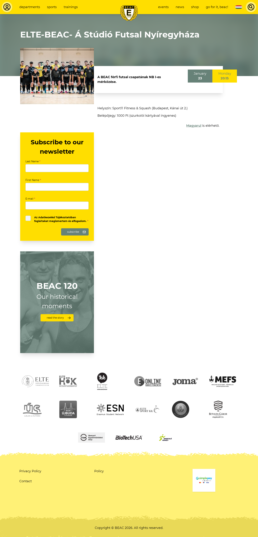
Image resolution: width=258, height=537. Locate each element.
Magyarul (193, 126)
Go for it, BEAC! (217, 7)
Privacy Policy (30, 471)
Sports (52, 7)
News (180, 7)
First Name (33, 180)
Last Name (32, 161)
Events (163, 7)
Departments (29, 7)
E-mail (30, 198)
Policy (99, 471)
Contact (25, 481)
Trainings (71, 7)
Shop (195, 7)
